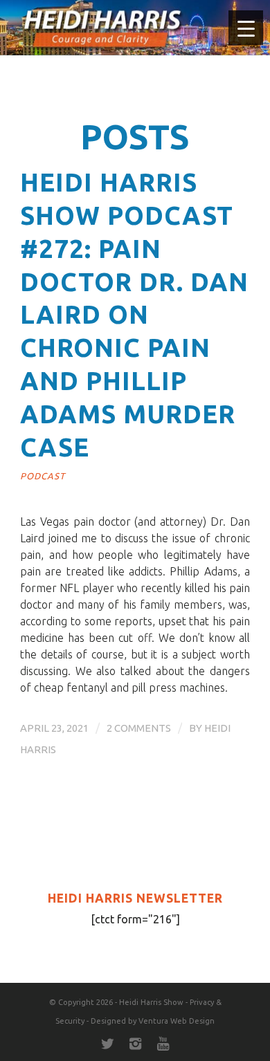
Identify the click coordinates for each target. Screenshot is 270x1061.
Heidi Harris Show (151, 1002)
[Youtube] (162, 1043)
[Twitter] (107, 1043)
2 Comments (139, 728)
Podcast (42, 476)
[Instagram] (135, 1043)
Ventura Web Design (176, 1021)
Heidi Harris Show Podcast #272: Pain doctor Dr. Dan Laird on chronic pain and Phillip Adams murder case (134, 314)
